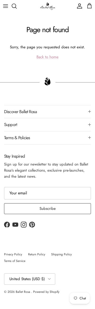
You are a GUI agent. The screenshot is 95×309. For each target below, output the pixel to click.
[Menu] (5, 6)
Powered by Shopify (46, 292)
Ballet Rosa (23, 292)
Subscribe (48, 208)
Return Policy (36, 254)
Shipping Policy (61, 254)
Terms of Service (14, 261)
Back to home (47, 57)
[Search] (16, 6)
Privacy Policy (13, 254)
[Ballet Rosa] (47, 6)
